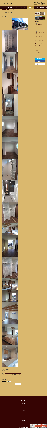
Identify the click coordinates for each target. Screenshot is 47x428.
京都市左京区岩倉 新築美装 (39, 40)
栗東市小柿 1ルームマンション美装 (40, 28)
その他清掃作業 (38, 52)
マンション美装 (38, 45)
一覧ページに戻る (18, 383)
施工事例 (5, 9)
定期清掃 (37, 50)
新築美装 (8, 9)
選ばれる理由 (23, 400)
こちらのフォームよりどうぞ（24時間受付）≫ (13, 373)
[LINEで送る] (9, 381)
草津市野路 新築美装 (38, 36)
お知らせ (23, 417)
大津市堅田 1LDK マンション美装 (39, 32)
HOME (3, 9)
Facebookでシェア (40, 61)
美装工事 (23, 403)
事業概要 (23, 420)
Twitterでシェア (40, 58)
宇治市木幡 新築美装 (38, 24)
